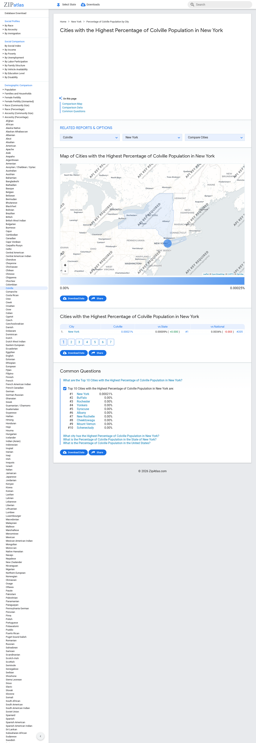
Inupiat (9, 448)
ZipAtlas (240, 274)
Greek (9, 402)
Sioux (9, 683)
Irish (8, 459)
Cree (8, 298)
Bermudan (11, 199)
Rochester (83, 401)
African (9, 124)
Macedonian (12, 519)
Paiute (9, 590)
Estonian (10, 359)
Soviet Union (12, 711)
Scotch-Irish (12, 658)
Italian (9, 469)
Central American (15, 252)
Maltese (10, 526)
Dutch (9, 338)
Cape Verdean (13, 241)
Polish (9, 619)
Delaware (11, 330)
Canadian (11, 238)
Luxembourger (13, 515)
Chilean (10, 270)
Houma (9, 430)
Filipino (9, 373)
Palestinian (12, 597)
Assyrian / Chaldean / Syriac (21, 167)
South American (14, 704)
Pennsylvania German (17, 608)
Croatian (10, 306)
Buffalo (82, 398)
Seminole (11, 665)
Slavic (9, 686)
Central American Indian (18, 256)
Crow (8, 309)
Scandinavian (13, 654)
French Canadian (15, 387)
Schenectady (85, 427)
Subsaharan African (16, 733)
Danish (9, 327)
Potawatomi (12, 626)
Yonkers (82, 405)
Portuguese (12, 622)
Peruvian (10, 612)
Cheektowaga (86, 420)
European (11, 366)
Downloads (93, 4)
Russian (10, 644)
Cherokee (11, 259)
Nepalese (11, 558)
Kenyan (10, 483)
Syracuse (83, 409)
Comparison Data (72, 107)
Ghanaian (11, 398)
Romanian (11, 640)
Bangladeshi (12, 181)
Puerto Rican (12, 633)
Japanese (11, 476)
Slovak (9, 690)
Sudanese (11, 736)
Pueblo (9, 629)
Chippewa (11, 277)
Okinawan (11, 580)
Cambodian (12, 234)
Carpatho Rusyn (14, 245)
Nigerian (10, 569)
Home (63, 21)
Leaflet (206, 274)
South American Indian (18, 708)
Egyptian (10, 352)
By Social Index (13, 45)
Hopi (8, 427)
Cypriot (9, 316)
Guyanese (11, 412)
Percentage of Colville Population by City (107, 21)
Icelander (11, 437)
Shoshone (11, 676)
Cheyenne (11, 263)
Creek (9, 302)
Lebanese (11, 501)
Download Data (76, 298)
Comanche (11, 291)
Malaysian (11, 523)
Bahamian (11, 177)
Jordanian (11, 480)
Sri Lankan (11, 729)
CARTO (231, 274)
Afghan (9, 120)
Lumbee (10, 512)
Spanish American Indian (19, 725)
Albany (81, 412)
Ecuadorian (12, 348)
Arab (8, 153)
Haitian (9, 416)
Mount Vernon (86, 424)
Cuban (9, 313)
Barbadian (11, 185)
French (9, 380)
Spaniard (10, 715)
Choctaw (10, 281)
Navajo (9, 555)
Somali (9, 697)
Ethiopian (11, 362)
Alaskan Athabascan (17, 131)
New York (76, 21)
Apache (10, 149)
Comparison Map (72, 103)
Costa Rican (12, 295)
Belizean (10, 195)
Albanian (10, 135)
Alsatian (10, 142)
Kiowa (9, 487)
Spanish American (15, 722)
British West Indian (16, 220)
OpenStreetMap (218, 274)
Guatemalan (12, 409)
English (9, 355)
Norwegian (11, 576)
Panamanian (12, 601)
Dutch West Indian (15, 341)
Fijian (8, 370)
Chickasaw (12, 266)
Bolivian (10, 209)
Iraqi (8, 455)
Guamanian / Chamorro (18, 405)
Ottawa (9, 587)
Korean (9, 491)
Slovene (10, 693)
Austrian (10, 174)
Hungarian (11, 434)
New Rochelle (86, 416)
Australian (11, 170)
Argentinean (12, 160)
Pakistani (11, 594)
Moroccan (11, 548)
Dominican (11, 334)
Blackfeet (11, 206)
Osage (9, 583)
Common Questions (73, 111)
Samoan (10, 651)
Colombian (11, 284)
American (11, 145)
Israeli (9, 466)
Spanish (10, 718)
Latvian (9, 498)
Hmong (9, 419)
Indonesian (12, 444)
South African (13, 701)
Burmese (10, 227)
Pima (8, 615)
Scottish (10, 661)
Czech (9, 320)
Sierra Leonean (14, 679)
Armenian (11, 163)
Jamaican (11, 473)
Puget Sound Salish (16, 636)
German (10, 391)
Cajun (9, 231)
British (9, 217)
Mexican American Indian (19, 540)
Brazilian (10, 213)
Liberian (10, 505)
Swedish (10, 740)
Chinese (10, 274)
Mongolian (11, 544)
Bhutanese (11, 202)
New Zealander (14, 562)
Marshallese (12, 530)
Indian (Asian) (13, 441)
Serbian (10, 672)
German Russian (14, 395)
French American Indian (18, 384)
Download (236, 160)
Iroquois (10, 462)
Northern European (15, 572)
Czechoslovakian (15, 323)
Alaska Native (13, 128)
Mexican (10, 537)
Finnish (9, 377)
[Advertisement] (105, 66)
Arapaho (10, 156)
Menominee (12, 533)
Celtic (9, 249)
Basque (10, 188)
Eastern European (15, 345)
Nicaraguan (12, 565)
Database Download (15, 13)
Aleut (8, 138)
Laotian (10, 494)
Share (100, 298)
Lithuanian (11, 508)
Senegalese (12, 669)
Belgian (10, 192)
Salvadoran (12, 647)
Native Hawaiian (14, 551)
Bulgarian (11, 224)
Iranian (9, 451)
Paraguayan (12, 604)
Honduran (11, 423)
